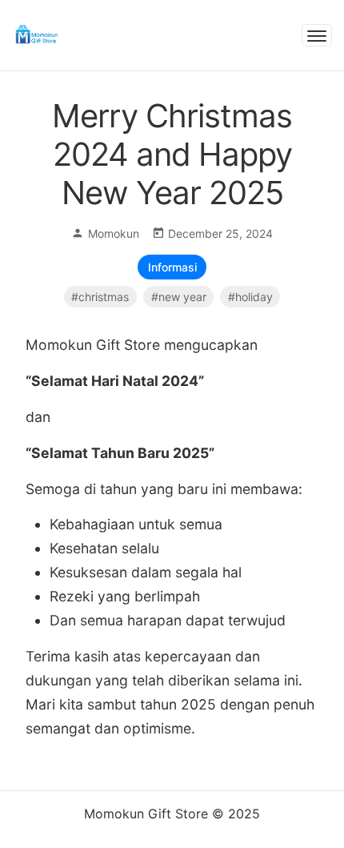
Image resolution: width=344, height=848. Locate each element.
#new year (178, 296)
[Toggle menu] (316, 35)
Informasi (172, 267)
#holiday (250, 296)
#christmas (100, 296)
